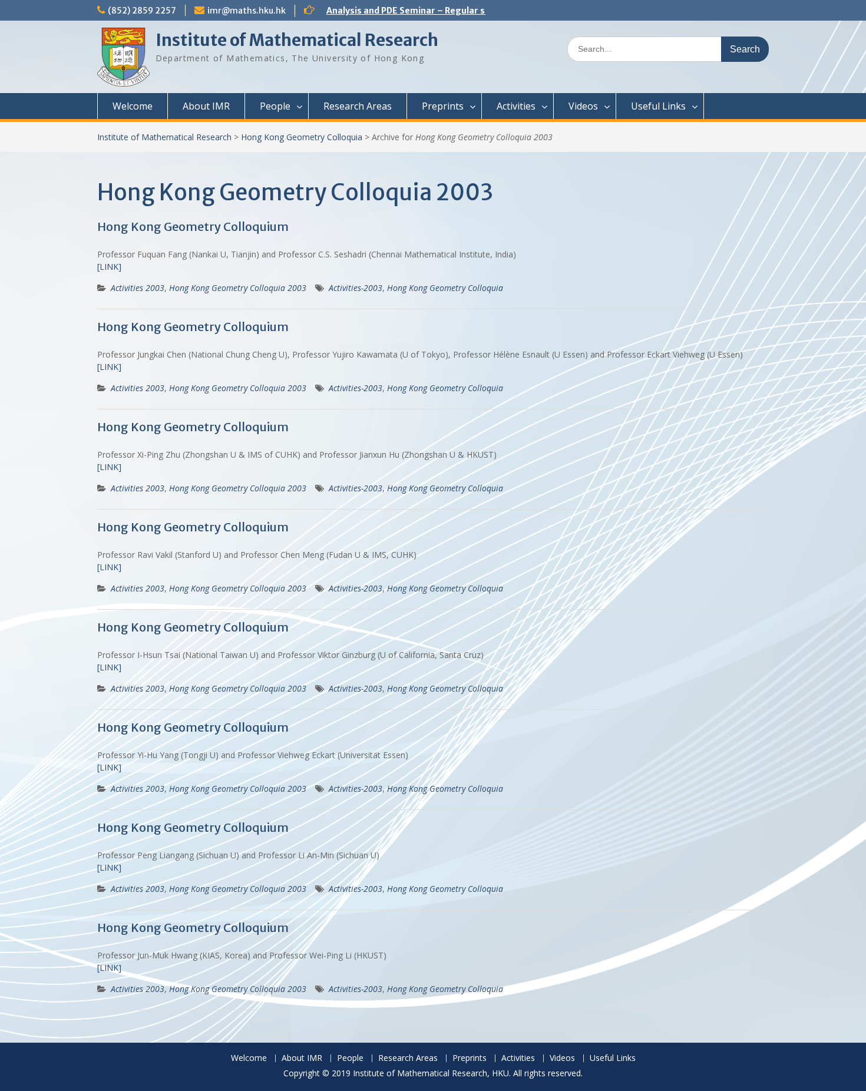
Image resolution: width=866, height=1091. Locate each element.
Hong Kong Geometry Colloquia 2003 (237, 287)
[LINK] (109, 266)
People (275, 106)
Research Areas (357, 106)
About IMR (206, 106)
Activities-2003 (355, 287)
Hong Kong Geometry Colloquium (193, 226)
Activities (516, 106)
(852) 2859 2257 (142, 10)
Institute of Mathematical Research (297, 40)
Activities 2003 (137, 287)
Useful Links (658, 106)
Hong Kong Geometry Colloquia (301, 137)
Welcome (133, 106)
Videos (583, 106)
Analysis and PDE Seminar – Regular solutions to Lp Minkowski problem (476, 10)
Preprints (443, 106)
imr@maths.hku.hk (246, 10)
